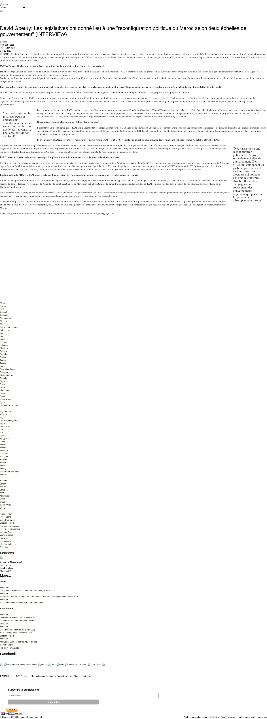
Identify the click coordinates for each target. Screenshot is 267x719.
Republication (6, 541)
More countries (6, 375)
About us (4, 303)
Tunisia (3, 360)
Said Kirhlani (5, 633)
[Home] (4, 4)
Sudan (3, 357)
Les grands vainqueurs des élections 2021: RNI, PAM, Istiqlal (27, 590)
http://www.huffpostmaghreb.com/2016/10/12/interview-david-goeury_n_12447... (76, 213)
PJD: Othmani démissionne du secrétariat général (22, 602)
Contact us (86, 676)
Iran (1, 336)
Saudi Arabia (5, 399)
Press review (6, 514)
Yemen (3, 366)
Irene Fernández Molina (24, 621)
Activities (4, 547)
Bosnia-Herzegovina (9, 327)
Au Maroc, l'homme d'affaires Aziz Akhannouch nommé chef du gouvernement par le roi (39, 596)
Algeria (3, 324)
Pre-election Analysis (9, 526)
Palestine (4, 372)
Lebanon (4, 345)
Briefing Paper (6, 532)
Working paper (6, 535)
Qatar (2, 396)
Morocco (4, 348)
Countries (4, 315)
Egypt (2, 381)
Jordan (3, 384)
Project (3, 306)
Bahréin (3, 378)
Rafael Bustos (6, 621)
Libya (2, 441)
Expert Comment (7, 520)
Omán (2, 393)
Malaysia (4, 447)
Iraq (1, 333)
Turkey (3, 363)
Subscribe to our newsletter (24, 689)
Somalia (3, 354)
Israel (2, 339)
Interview (4, 538)
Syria (2, 402)
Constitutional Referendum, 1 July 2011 (17, 630)
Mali (2, 493)
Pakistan (4, 351)
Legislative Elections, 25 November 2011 (18, 618)
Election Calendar (8, 544)
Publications (5, 517)
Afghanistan (5, 318)
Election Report (7, 523)
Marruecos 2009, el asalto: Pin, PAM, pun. (19, 642)
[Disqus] (133, 259)
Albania (3, 321)
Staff (2, 309)
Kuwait (3, 387)
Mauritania (4, 390)
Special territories (8, 369)
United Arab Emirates (9, 405)
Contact (3, 312)
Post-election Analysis (10, 529)
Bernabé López (6, 645)
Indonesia (4, 330)
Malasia (3, 444)
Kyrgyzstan (5, 342)
